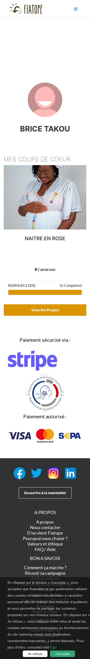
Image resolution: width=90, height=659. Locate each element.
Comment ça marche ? (45, 567)
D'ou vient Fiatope (45, 533)
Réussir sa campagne (45, 573)
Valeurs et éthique (45, 544)
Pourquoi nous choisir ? (45, 538)
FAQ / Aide (45, 549)
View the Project (45, 310)
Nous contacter (45, 527)
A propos (45, 522)
